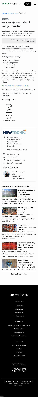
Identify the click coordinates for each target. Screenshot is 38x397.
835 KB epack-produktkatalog (9, 118)
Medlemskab (19, 309)
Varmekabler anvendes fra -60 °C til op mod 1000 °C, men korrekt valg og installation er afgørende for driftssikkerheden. (19, 232)
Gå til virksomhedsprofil (16, 160)
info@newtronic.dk (14, 154)
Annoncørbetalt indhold (19, 336)
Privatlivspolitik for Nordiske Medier (19, 325)
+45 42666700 (17, 176)
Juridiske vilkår (19, 329)
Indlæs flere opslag (19, 274)
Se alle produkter (19, 316)
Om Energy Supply (19, 356)
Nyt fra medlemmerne (10, 13)
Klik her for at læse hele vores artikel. (15, 86)
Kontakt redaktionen (19, 345)
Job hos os (19, 352)
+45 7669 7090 (12, 157)
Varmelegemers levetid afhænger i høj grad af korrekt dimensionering (19, 264)
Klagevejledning (19, 332)
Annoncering (19, 312)
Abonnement (19, 306)
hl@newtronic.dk (18, 178)
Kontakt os (19, 349)
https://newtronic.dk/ (15, 163)
